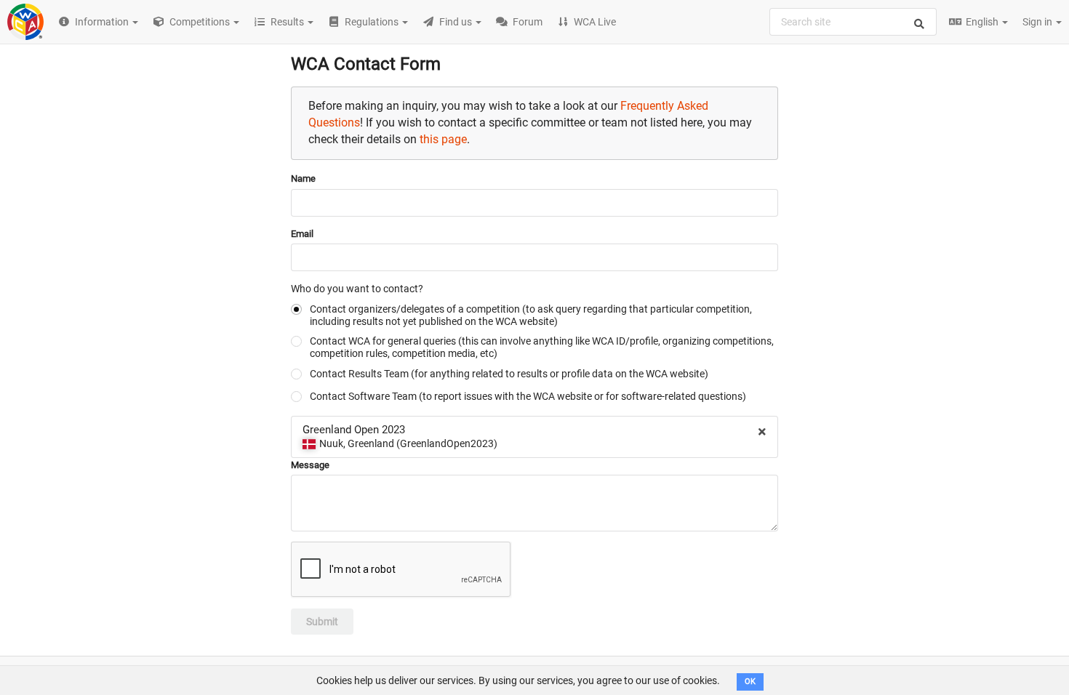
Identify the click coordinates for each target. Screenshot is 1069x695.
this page (443, 139)
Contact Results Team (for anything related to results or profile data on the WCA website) (509, 373)
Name (303, 178)
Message (310, 464)
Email (302, 233)
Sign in (1038, 22)
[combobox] (853, 22)
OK (750, 681)
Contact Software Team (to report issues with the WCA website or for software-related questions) (528, 396)
